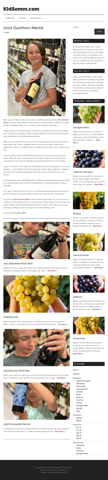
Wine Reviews (78, 443)
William (24, 213)
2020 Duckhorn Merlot (21, 199)
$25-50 (79, 436)
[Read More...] (52, 271)
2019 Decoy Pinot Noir (16, 370)
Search (75, 27)
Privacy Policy (68, 467)
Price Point (77, 425)
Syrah (78, 411)
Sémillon (79, 408)
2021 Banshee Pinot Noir (18, 263)
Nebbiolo (77, 297)
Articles (76, 370)
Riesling (77, 213)
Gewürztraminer (81, 255)
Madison (79, 418)
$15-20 (79, 430)
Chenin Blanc (81, 386)
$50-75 (13, 213)
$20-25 (79, 433)
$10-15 (79, 427)
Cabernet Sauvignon (83, 172)
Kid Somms (77, 415)
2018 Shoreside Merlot (16, 424)
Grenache (79, 392)
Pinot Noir (80, 400)
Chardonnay (10, 317)
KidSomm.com (21, 9)
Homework (77, 378)
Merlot (19, 213)
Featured (76, 374)
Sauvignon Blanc (81, 127)
